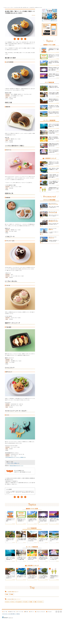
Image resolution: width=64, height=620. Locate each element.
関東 (19, 7)
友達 (31, 601)
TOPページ (32, 611)
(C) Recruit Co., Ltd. (10, 617)
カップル (25, 601)
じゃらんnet (5, 7)
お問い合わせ (18, 613)
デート (13, 601)
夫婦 (35, 601)
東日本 (17, 7)
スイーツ (7, 601)
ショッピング (19, 601)
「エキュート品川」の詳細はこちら (13, 463)
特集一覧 (26, 611)
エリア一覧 (5, 611)
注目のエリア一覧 (12, 611)
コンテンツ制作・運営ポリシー (12, 613)
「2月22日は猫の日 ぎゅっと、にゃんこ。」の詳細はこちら (15, 457)
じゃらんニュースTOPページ (10, 7)
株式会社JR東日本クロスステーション (16, 465)
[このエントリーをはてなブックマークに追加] (22, 39)
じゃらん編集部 (9, 489)
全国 (15, 7)
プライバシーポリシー (5, 613)
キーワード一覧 (20, 611)
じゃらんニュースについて (40, 611)
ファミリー (41, 601)
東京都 (21, 7)
